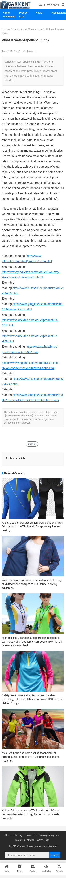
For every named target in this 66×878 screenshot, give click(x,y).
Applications (59, 12)
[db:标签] (32, 444)
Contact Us (43, 840)
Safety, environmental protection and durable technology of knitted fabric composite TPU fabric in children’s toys (32, 699)
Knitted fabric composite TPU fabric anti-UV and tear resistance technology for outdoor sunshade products (30, 814)
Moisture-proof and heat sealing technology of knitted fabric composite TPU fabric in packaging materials (30, 756)
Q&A (21, 16)
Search (55, 854)
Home (6, 12)
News (39, 12)
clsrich (20, 458)
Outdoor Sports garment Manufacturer (22, 29)
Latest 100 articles (25, 840)
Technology (9, 16)
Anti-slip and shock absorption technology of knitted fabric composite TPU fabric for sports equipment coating (32, 526)
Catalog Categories (49, 835)
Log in (41, 4)
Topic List (31, 835)
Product (23, 12)
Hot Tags (18, 835)
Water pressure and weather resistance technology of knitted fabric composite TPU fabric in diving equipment (32, 584)
